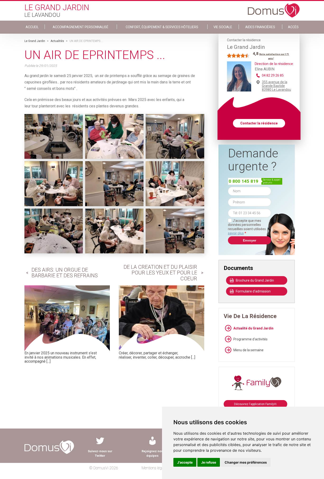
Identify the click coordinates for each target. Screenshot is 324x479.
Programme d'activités (250, 339)
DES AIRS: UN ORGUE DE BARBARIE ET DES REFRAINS (65, 272)
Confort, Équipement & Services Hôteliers (162, 27)
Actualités (57, 41)
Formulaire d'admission (253, 291)
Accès (293, 27)
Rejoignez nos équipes (152, 453)
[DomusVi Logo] (274, 8)
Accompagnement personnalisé (80, 27)
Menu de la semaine (248, 350)
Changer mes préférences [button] (246, 462)
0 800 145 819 (243, 181)
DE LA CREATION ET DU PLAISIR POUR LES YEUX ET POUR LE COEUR (160, 272)
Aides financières (260, 27)
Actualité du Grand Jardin (253, 328)
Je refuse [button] (208, 462)
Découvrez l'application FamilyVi (255, 404)
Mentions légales (155, 468)
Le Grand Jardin (34, 41)
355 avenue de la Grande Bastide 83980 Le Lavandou (276, 85)
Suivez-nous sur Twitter (100, 453)
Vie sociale (222, 27)
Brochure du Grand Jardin (255, 280)
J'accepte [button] (185, 462)
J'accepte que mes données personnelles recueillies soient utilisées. (249, 227)
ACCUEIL (32, 27)
